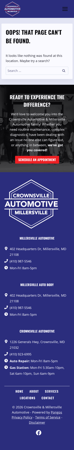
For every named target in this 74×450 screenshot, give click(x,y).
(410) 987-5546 (20, 261)
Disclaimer (37, 422)
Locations (27, 398)
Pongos (56, 412)
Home (19, 391)
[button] (37, 160)
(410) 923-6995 (20, 354)
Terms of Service (47, 417)
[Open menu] (65, 9)
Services (52, 391)
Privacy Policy (22, 417)
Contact (47, 398)
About (34, 391)
